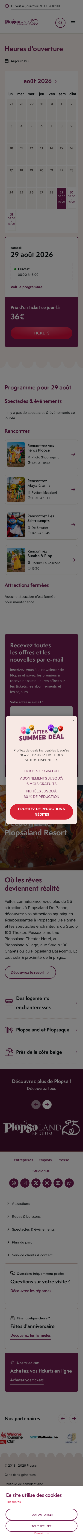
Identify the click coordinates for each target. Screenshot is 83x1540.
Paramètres (41, 1533)
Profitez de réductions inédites (41, 811)
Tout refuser (41, 1526)
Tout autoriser (41, 1515)
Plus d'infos (13, 1502)
